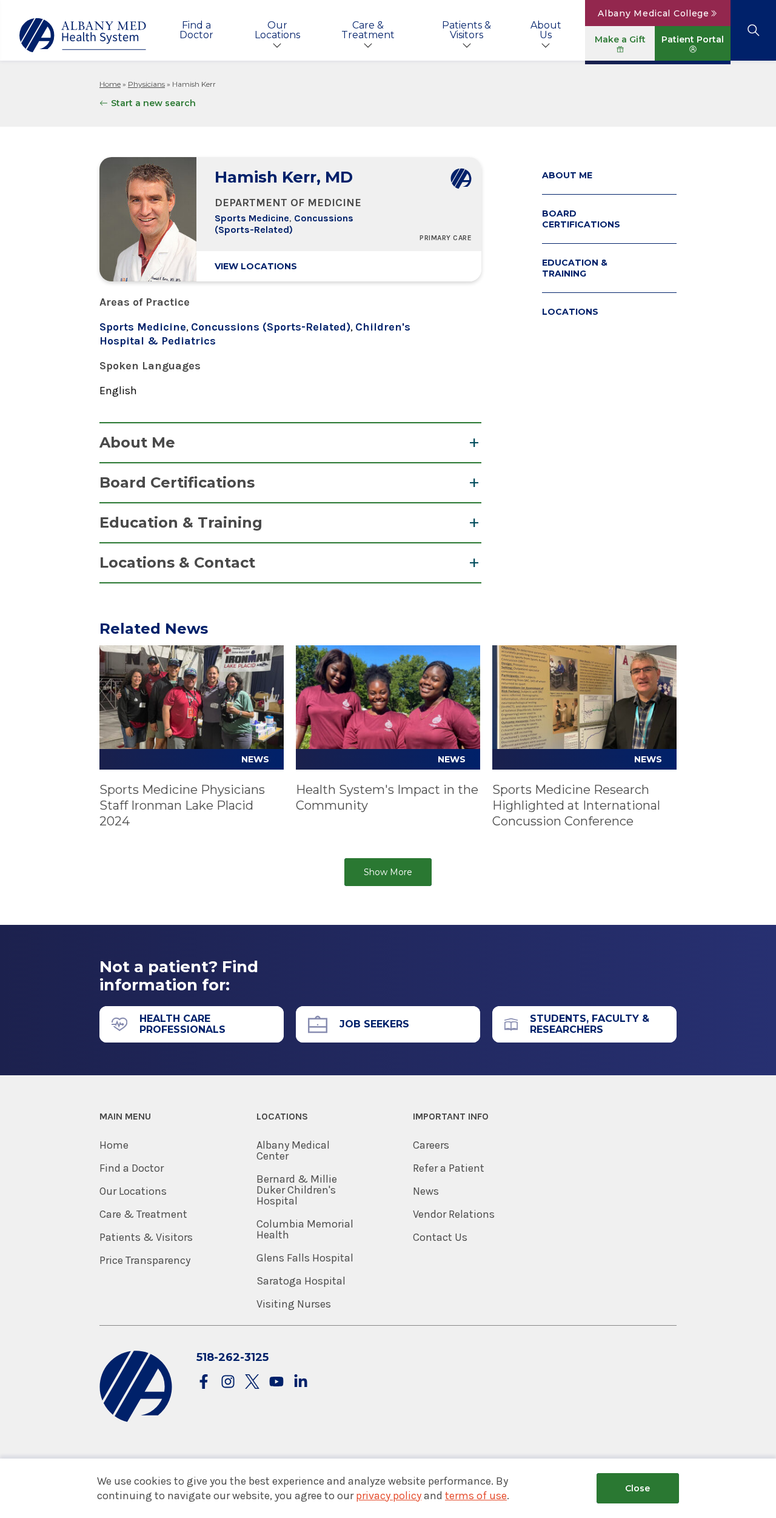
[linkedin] (300, 1382)
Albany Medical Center (293, 1150)
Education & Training (181, 522)
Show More (388, 872)
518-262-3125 (232, 1357)
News (426, 1191)
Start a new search (153, 103)
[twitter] (252, 1382)
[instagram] (228, 1382)
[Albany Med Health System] (83, 35)
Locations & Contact (177, 562)
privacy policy (388, 1495)
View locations (256, 266)
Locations (570, 311)
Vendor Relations (454, 1214)
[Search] (753, 30)
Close (637, 1488)
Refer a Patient (448, 1168)
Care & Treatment (368, 30)
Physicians (146, 84)
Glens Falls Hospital (304, 1257)
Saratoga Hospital (301, 1280)
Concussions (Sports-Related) (284, 223)
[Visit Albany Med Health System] (135, 1419)
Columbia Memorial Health (304, 1229)
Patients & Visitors (466, 30)
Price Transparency (144, 1260)
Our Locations (277, 30)
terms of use (476, 1495)
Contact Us (440, 1237)
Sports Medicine (252, 218)
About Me (137, 442)
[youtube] (276, 1382)
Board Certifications (177, 482)
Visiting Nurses (293, 1303)
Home (110, 84)
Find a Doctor (196, 30)
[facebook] (203, 1382)
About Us (545, 30)
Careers (431, 1145)
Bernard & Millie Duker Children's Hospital (296, 1190)
